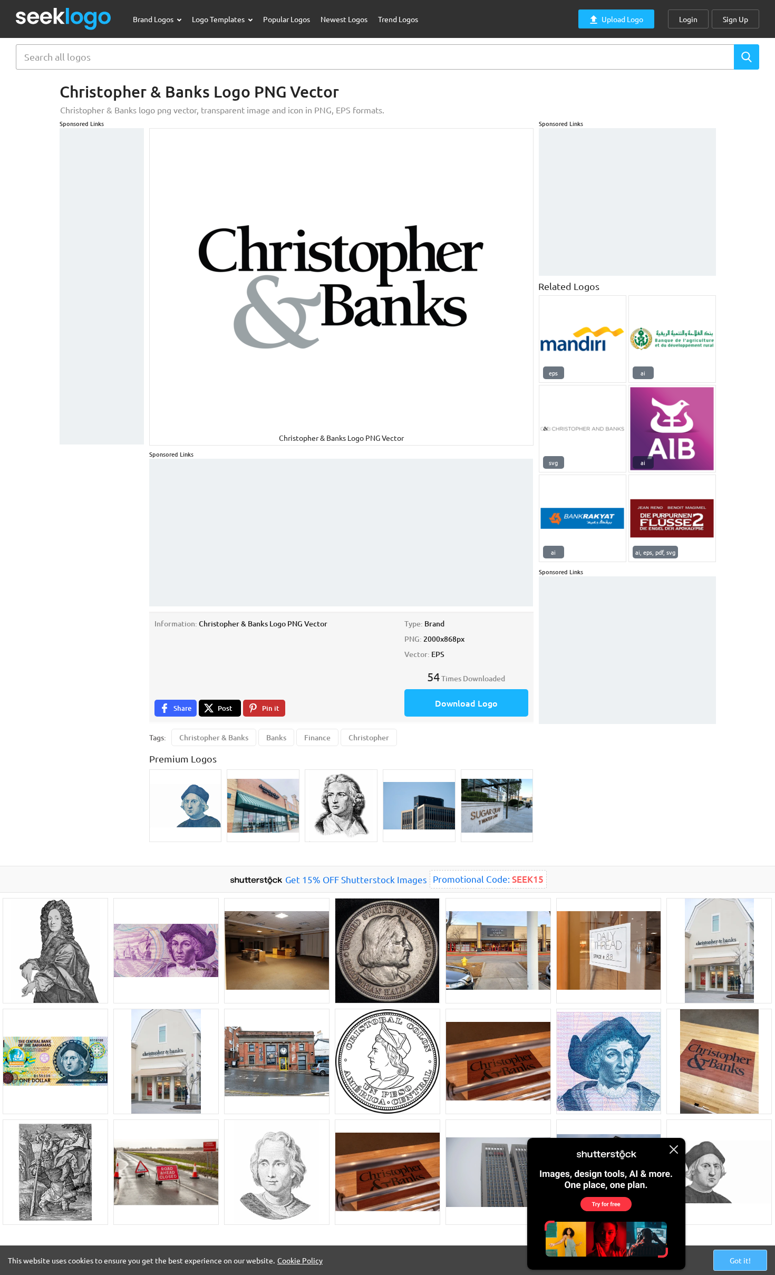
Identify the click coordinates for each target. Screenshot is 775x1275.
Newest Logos (344, 19)
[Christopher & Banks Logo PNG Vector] (582, 428)
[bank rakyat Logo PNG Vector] (582, 518)
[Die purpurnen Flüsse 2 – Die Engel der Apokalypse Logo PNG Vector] (672, 518)
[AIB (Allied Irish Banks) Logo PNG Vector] (672, 428)
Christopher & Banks (213, 737)
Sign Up (735, 19)
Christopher (368, 737)
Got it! (740, 1260)
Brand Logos (154, 19)
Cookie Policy (300, 1260)
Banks (276, 737)
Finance (317, 737)
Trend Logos (398, 19)
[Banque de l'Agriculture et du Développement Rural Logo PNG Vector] (672, 339)
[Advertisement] (102, 286)
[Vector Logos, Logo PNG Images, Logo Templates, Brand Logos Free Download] (64, 19)
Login (688, 19)
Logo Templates (219, 19)
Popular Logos (286, 19)
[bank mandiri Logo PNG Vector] (582, 339)
